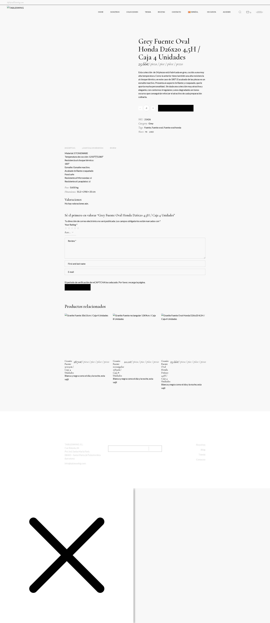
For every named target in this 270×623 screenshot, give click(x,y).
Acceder (226, 12)
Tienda (202, 454)
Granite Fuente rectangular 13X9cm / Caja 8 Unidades (118, 368)
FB (135, 460)
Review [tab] (113, 148)
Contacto (200, 459)
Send (155, 449)
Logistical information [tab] (92, 148)
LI (141, 460)
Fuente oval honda (172, 127)
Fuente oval (157, 127)
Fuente (147, 127)
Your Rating (71, 224)
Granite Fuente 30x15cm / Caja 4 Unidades (69, 367)
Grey (150, 123)
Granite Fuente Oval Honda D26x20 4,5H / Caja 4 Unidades (165, 371)
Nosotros (200, 444)
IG (129, 460)
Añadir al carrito (176, 108)
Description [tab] (70, 148)
